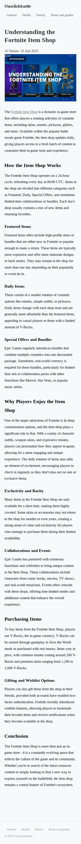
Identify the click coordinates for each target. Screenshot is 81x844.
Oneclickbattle (17, 6)
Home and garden (62, 15)
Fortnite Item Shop (24, 112)
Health (26, 15)
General (12, 15)
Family (40, 15)
